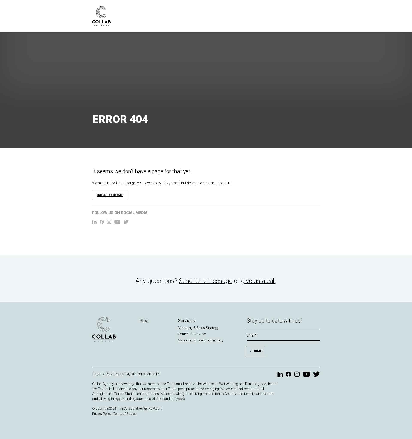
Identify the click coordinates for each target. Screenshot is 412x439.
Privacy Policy (101, 413)
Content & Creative (192, 334)
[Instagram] (109, 222)
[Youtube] (117, 222)
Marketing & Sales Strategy (198, 328)
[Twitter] (126, 222)
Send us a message (205, 281)
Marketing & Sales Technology (200, 340)
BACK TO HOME (110, 195)
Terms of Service (124, 413)
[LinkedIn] (94, 222)
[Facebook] (102, 222)
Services (186, 320)
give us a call (258, 281)
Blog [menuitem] (143, 320)
